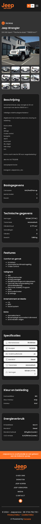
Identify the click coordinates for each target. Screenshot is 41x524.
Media (20, 492)
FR (32, 6)
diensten (20, 480)
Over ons (20, 476)
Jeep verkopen (20, 488)
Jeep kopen (20, 484)
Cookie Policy (28, 514)
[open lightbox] (20, 50)
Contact (20, 496)
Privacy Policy (13, 514)
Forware (27, 519)
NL (29, 6)
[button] (36, 5)
